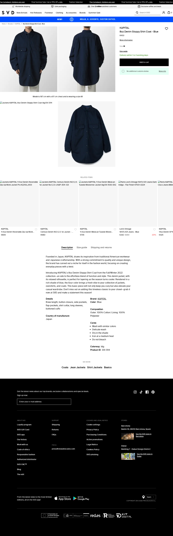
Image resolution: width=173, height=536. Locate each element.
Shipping (56, 425)
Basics (108, 367)
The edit (20, 474)
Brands (82, 13)
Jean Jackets (77, 367)
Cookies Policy (92, 449)
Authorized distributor (26, 459)
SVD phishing (92, 454)
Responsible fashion (26, 454)
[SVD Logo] (8, 12)
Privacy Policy (92, 430)
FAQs (54, 435)
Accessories (71, 13)
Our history (22, 439)
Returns (55, 430)
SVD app (21, 435)
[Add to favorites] (166, 28)
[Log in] (164, 13)
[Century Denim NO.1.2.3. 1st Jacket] (58, 204)
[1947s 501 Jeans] (137, 204)
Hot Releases (36, 13)
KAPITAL (18, 24)
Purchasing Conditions (96, 435)
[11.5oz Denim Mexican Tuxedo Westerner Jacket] (98, 204)
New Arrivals (22, 13)
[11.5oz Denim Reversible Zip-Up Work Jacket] (19, 204)
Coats (65, 367)
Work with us (22, 444)
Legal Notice (92, 444)
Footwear (49, 13)
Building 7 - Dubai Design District (135, 449)
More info (162, 71)
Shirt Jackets (94, 367)
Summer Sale (94, 13)
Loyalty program (24, 425)
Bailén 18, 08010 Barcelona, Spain (136, 429)
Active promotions (94, 439)
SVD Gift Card (23, 430)
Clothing (59, 13)
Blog (19, 469)
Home (4, 24)
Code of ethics (23, 449)
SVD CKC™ (22, 464)
